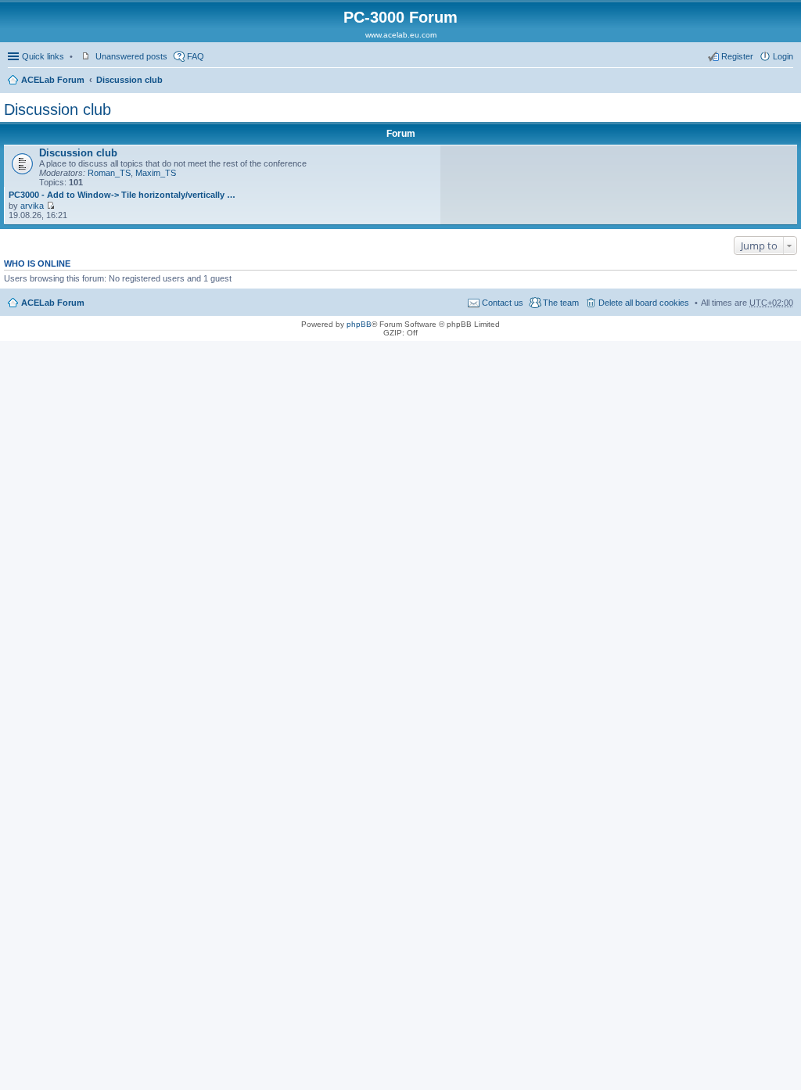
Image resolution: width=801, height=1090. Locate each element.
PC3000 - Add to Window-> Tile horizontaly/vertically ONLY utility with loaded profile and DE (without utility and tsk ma (122, 194)
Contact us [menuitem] (502, 302)
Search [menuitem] (787, 81)
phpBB (359, 324)
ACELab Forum (52, 79)
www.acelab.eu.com (400, 34)
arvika (32, 205)
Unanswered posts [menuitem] (131, 56)
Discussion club (129, 79)
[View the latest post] (50, 205)
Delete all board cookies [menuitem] (643, 302)
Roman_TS (109, 172)
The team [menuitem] (561, 302)
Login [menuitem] (783, 56)
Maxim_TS (155, 172)
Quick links (43, 56)
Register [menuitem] (737, 56)
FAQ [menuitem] (195, 56)
